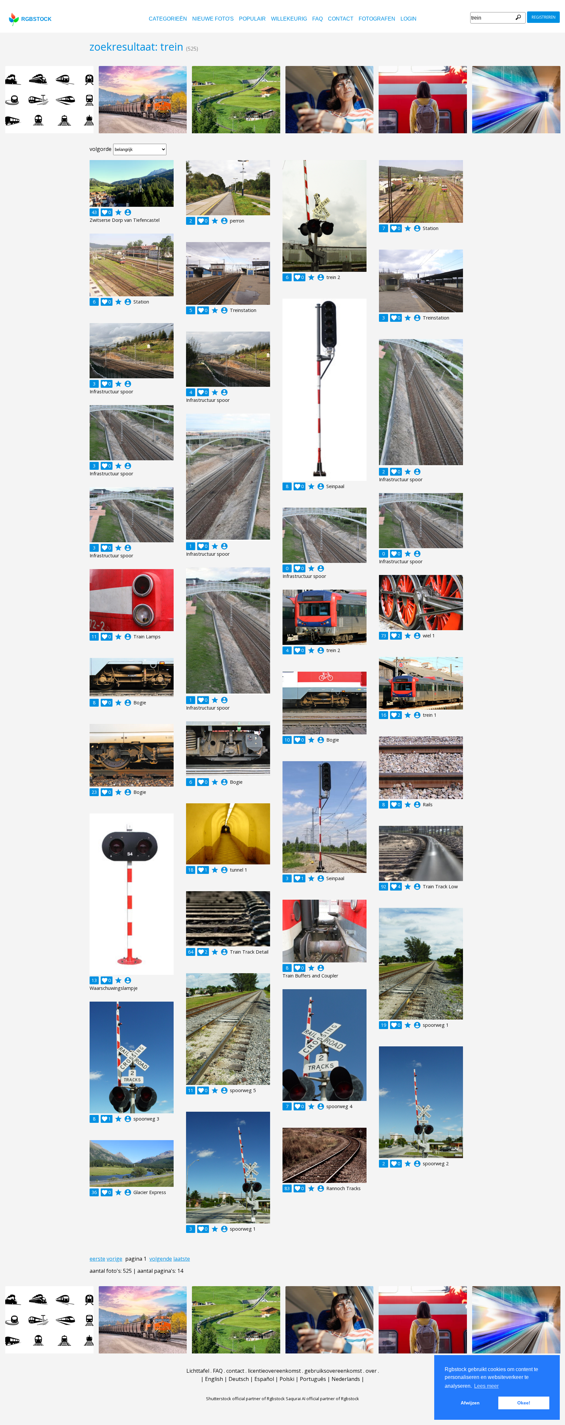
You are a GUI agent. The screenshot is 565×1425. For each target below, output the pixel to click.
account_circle (128, 212)
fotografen (377, 19)
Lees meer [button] (486, 1386)
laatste (181, 1258)
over (371, 1370)
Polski (287, 1379)
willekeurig (289, 19)
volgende (160, 1258)
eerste (97, 1258)
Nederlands (346, 1379)
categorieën (168, 19)
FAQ (317, 19)
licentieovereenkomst (274, 1370)
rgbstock (36, 19)
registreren (544, 17)
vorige (114, 1258)
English (214, 1379)
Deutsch (239, 1379)
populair (252, 19)
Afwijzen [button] (470, 1402)
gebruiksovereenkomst (333, 1370)
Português (313, 1379)
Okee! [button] (523, 1402)
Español (264, 1379)
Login (409, 19)
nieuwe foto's (213, 19)
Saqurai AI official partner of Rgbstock (322, 1398)
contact (340, 19)
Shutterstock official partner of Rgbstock (245, 1398)
